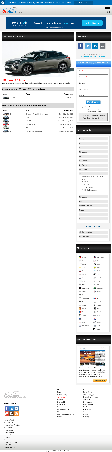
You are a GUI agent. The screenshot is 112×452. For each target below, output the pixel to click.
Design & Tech (9, 432)
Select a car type (88, 395)
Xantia (81, 210)
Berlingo (82, 139)
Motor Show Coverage (64, 412)
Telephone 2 (82, 83)
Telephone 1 (83, 77)
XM (80, 214)
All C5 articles (84, 236)
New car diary (87, 402)
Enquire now (93, 102)
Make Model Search (63, 409)
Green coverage (88, 404)
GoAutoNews (9, 427)
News (59, 407)
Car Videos (60, 399)
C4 (80, 156)
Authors (7, 437)
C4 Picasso (83, 169)
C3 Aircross (83, 152)
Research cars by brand (90, 397)
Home (59, 392)
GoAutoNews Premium (12, 425)
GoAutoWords (9, 435)
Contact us (7, 440)
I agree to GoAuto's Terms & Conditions (93, 107)
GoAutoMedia (9, 423)
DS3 (80, 201)
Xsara (81, 219)
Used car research (89, 407)
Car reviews (61, 397)
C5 (80, 174)
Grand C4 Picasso (85, 206)
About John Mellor (10, 442)
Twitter (93, 56)
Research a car (88, 392)
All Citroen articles (85, 232)
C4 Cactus (83, 165)
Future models (62, 404)
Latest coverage (62, 395)
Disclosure (7, 445)
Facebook (85, 56)
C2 (80, 143)
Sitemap (59, 417)
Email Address (84, 89)
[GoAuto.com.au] (11, 14)
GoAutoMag (8, 430)
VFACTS (86, 412)
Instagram (101, 56)
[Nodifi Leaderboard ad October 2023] (56, 28)
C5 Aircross (83, 197)
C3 (80, 148)
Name (81, 71)
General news (87, 409)
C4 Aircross (83, 161)
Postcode (82, 95)
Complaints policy (10, 447)
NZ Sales (86, 414)
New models (61, 402)
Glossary (86, 417)
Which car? (87, 399)
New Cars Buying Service (65, 414)
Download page (100, 380)
